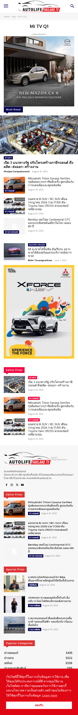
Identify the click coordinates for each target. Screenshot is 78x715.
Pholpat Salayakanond (17, 171)
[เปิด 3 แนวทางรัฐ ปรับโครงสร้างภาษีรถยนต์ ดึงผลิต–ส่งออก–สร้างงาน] (39, 134)
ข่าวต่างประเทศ (11, 232)
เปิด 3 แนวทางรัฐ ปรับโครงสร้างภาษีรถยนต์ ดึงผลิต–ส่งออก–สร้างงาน (38, 164)
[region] (39, 312)
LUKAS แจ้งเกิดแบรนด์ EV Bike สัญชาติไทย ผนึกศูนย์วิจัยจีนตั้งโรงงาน (51, 579)
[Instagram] (11, 485)
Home (6, 16)
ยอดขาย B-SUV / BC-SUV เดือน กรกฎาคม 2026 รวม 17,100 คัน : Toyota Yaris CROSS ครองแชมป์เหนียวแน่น (48, 204)
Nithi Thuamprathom (40, 260)
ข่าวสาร (8, 157)
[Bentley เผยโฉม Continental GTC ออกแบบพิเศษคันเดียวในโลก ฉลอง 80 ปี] (14, 226)
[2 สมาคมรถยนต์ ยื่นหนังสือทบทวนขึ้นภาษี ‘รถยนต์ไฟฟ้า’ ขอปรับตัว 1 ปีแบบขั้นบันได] (14, 625)
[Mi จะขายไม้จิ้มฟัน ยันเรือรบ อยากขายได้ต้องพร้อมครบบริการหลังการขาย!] (14, 251)
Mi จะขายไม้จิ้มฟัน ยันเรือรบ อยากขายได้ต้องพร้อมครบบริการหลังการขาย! (50, 252)
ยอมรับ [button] (39, 705)
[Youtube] (22, 485)
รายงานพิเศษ (34, 605)
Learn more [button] (49, 695)
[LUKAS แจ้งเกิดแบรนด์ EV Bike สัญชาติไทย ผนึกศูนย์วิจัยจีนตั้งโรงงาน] (14, 583)
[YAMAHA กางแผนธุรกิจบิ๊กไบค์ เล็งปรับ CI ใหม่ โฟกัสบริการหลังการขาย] (14, 604)
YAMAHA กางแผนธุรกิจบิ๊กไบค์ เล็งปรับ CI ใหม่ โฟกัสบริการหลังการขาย (49, 599)
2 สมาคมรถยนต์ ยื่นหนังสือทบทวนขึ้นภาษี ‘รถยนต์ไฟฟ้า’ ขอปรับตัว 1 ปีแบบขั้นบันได (50, 621)
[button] (39, 312)
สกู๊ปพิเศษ (33, 585)
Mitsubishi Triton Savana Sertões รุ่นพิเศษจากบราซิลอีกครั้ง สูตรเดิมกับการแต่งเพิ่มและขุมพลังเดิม (51, 182)
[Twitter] (17, 485)
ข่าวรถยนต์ (9, 190)
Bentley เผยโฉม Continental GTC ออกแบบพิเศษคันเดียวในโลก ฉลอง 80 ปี (49, 223)
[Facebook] (6, 485)
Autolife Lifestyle (37, 244)
